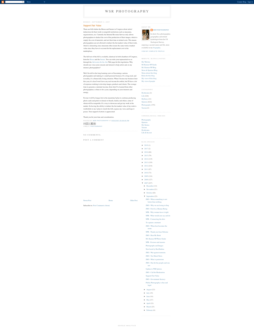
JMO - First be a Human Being (156, 209)
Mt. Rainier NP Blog (149, 67)
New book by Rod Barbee (155, 249)
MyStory (145, 99)
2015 (146, 155)
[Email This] (84, 123)
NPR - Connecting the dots (155, 219)
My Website (146, 62)
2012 (146, 166)
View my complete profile (153, 51)
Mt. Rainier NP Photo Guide (156, 239)
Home (111, 200)
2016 (146, 152)
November (150, 189)
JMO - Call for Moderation (155, 272)
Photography (96, 126)
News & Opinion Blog (149, 70)
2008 (146, 179)
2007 (146, 183)
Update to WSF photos (154, 269)
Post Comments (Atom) (101, 205)
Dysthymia (145, 93)
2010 (146, 172)
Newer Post (87, 200)
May (148, 300)
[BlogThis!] (87, 123)
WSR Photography (127, 11)
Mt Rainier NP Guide (149, 64)
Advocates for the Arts (100, 62)
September (150, 196)
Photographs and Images (154, 245)
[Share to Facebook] (92, 123)
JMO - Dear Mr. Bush (153, 235)
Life (143, 96)
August (149, 289)
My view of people (148, 81)
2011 (146, 169)
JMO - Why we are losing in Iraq (157, 205)
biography (156, 47)
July (148, 293)
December (150, 186)
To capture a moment (153, 222)
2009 (146, 176)
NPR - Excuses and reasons (155, 242)
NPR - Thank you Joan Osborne (157, 232)
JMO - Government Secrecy (155, 279)
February (149, 310)
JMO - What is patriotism (155, 259)
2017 (146, 148)
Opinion (145, 102)
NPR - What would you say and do (158, 215)
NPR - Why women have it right (157, 212)
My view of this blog (149, 78)
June (148, 296)
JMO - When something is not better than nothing (156, 200)
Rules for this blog (148, 75)
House (92, 59)
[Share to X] (89, 123)
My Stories (145, 125)
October (149, 193)
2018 (146, 145)
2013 (146, 162)
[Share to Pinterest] (94, 123)
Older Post (134, 200)
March (148, 306)
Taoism (144, 108)
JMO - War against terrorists (155, 252)
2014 (146, 159)
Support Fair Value (152, 276)
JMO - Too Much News (154, 256)
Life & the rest (147, 132)
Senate (102, 59)
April (148, 303)
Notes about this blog (149, 73)
